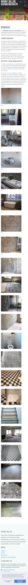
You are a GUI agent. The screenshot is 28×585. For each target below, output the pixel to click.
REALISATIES (4, 555)
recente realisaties (13, 74)
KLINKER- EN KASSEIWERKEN (8, 557)
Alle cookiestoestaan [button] (20, 581)
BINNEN (3, 551)
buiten (24, 35)
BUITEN (3, 553)
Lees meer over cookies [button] (19, 577)
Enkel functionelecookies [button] (8, 581)
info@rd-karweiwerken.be (9, 570)
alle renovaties (9, 35)
